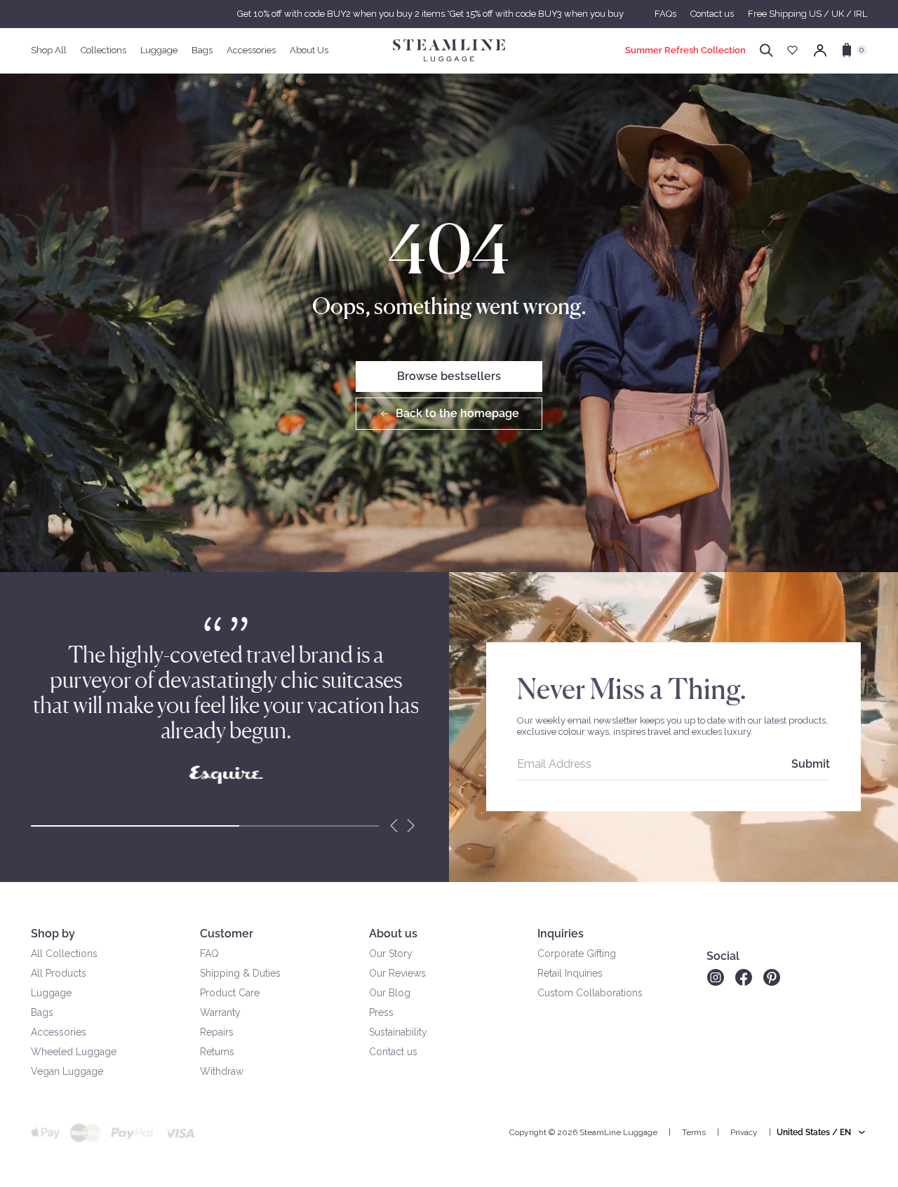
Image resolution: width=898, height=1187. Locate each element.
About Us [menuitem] (309, 50)
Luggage (51, 992)
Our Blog (389, 992)
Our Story (391, 953)
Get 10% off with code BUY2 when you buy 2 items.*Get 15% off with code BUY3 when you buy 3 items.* (449, 13)
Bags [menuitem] (202, 50)
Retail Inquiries (570, 973)
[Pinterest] (771, 977)
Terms (694, 1132)
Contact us (712, 13)
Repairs (217, 1032)
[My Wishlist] (792, 50)
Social (722, 956)
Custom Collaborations (590, 992)
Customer (226, 933)
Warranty (220, 1012)
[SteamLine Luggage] (449, 50)
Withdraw (221, 1071)
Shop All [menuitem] (49, 50)
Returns (217, 1051)
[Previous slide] (394, 826)
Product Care (230, 992)
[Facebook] (743, 977)
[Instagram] (715, 977)
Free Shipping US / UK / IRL (807, 13)
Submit (810, 764)
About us (393, 933)
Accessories (58, 1032)
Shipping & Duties (240, 973)
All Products (58, 973)
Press (381, 1012)
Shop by (53, 933)
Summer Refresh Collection (685, 50)
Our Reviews (397, 973)
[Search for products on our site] (766, 50)
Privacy (744, 1132)
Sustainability (398, 1032)
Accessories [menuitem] (251, 50)
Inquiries (560, 933)
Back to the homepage (457, 413)
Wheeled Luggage (73, 1051)
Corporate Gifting (576, 953)
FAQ (209, 953)
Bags (42, 1012)
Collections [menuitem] (103, 50)
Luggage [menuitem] (158, 50)
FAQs (665, 13)
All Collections (64, 953)
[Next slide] (411, 826)
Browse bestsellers (449, 376)
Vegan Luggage (67, 1071)
